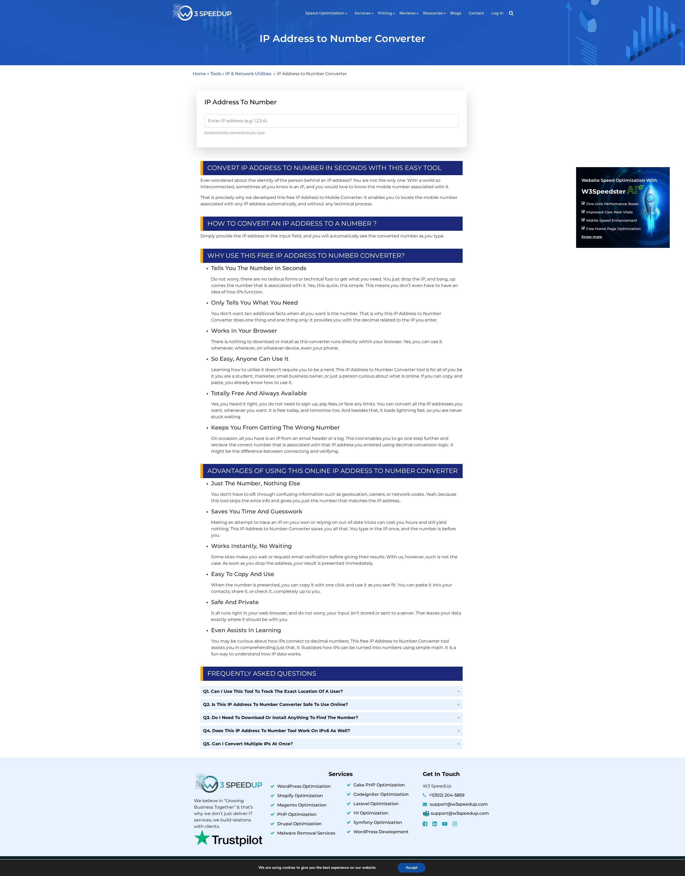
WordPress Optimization (304, 786)
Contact (476, 13)
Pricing (385, 13)
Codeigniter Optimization (381, 794)
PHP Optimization (297, 814)
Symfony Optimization (377, 822)
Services (363, 13)
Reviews (407, 13)
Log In (498, 13)
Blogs (455, 13)
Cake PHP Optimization (379, 784)
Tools (215, 73)
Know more (591, 237)
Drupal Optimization (299, 823)
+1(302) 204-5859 (447, 795)
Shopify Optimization (300, 795)
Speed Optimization (324, 13)
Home (199, 73)
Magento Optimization (301, 805)
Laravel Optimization (376, 803)
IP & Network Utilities (248, 73)
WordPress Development (381, 831)
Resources (433, 13)
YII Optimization (370, 813)
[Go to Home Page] (201, 12)
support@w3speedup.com (459, 804)
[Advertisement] (623, 122)
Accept (411, 867)
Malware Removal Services (306, 833)
